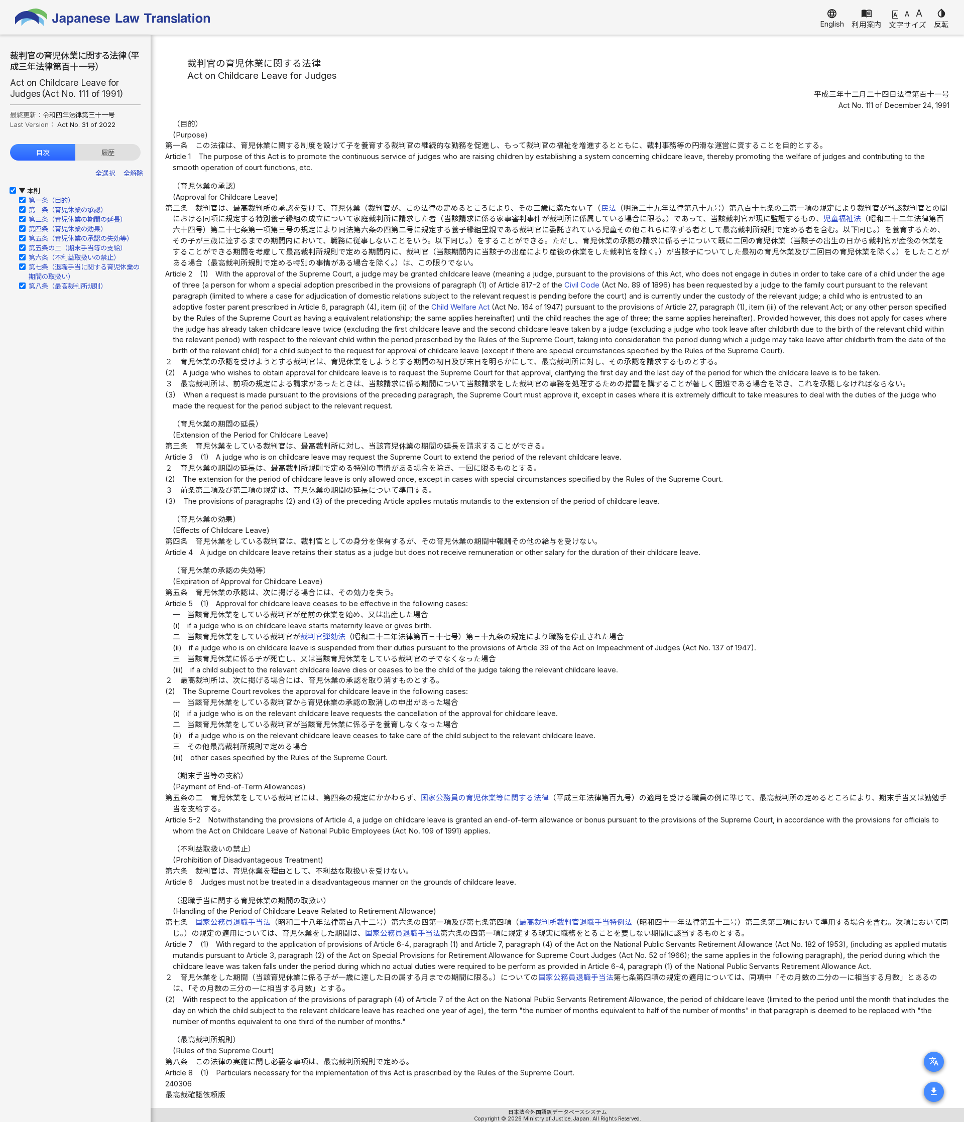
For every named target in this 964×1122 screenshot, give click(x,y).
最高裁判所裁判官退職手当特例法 (575, 922)
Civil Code (581, 285)
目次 (42, 153)
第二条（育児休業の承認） (68, 210)
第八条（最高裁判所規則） (68, 286)
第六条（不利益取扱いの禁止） (74, 257)
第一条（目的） (51, 200)
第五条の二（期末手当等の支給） (78, 248)
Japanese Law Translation (113, 17)
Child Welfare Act (460, 307)
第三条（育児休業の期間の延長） (78, 219)
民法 (608, 208)
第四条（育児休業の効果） (68, 229)
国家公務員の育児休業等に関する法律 (485, 797)
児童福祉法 (842, 218)
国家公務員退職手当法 (233, 922)
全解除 (133, 173)
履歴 (107, 153)
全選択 (105, 173)
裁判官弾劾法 (322, 636)
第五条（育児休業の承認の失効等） (81, 238)
